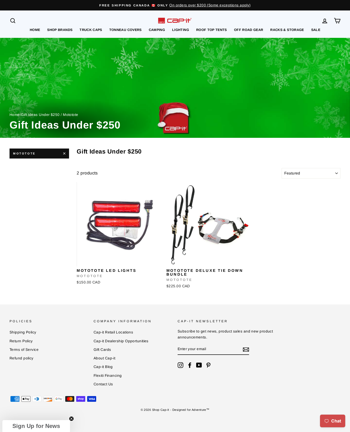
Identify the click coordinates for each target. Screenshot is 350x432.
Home (35, 30)
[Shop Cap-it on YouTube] (199, 365)
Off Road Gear (248, 30)
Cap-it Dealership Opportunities (121, 341)
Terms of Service (24, 350)
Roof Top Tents (211, 30)
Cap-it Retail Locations (113, 332)
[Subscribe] (246, 349)
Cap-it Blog (103, 367)
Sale (315, 30)
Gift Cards (102, 350)
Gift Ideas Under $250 (40, 115)
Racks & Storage (287, 30)
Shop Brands (59, 30)
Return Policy (21, 341)
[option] (175, 5)
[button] (36, 426)
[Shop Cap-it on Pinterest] (208, 365)
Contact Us (103, 384)
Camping (157, 30)
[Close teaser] (71, 418)
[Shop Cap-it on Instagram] (180, 365)
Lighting (180, 30)
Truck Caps (91, 30)
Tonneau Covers (125, 30)
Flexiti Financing (108, 375)
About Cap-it (104, 358)
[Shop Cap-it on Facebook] (190, 365)
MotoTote (24, 153)
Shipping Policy (23, 332)
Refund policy (22, 358)
